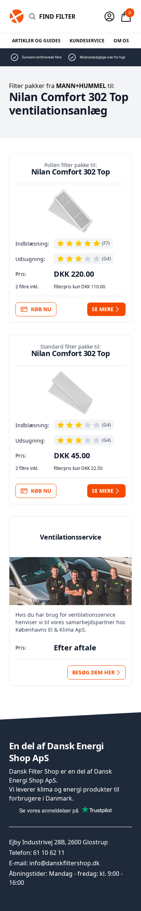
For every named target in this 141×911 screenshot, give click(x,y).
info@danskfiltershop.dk (64, 863)
